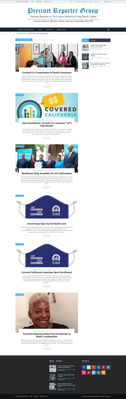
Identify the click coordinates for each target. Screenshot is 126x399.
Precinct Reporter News (22, 1)
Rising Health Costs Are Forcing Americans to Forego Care (100, 63)
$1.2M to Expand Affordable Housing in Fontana (98, 46)
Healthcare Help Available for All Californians (47, 173)
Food (32, 1)
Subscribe (38, 1)
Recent (85, 40)
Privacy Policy (47, 1)
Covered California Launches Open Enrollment (47, 272)
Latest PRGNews (19, 45)
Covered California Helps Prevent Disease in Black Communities (47, 335)
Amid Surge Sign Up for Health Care (46, 223)
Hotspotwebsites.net (95, 396)
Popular (93, 40)
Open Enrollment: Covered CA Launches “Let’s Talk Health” (47, 124)
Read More (46, 86)
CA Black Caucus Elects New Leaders (38, 33)
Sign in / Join (107, 1)
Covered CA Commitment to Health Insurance (46, 72)
